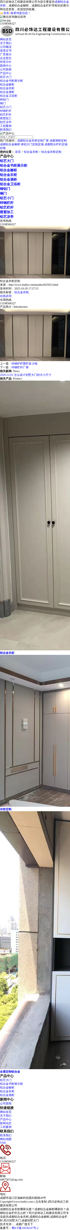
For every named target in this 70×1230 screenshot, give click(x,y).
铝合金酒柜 (7, 91)
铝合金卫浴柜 (8, 95)
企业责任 (5, 58)
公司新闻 (5, 69)
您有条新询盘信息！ (17, 13)
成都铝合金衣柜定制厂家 (33, 140)
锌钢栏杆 (5, 110)
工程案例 (5, 125)
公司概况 (5, 46)
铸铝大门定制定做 (32, 144)
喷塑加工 (5, 118)
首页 (18, 151)
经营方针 (5, 61)
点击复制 (41, 1201)
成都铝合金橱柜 (10, 144)
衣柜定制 (5, 809)
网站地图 (5, 1139)
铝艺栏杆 (5, 114)
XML (3, 1142)
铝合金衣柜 (7, 88)
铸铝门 (4, 99)
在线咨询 (5, 296)
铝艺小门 (5, 107)
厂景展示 (5, 54)
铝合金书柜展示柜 (11, 80)
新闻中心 (5, 65)
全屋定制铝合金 (10, 1071)
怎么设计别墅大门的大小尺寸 (25, 374)
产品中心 (5, 73)
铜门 (3, 103)
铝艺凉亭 (5, 122)
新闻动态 (5, 1123)
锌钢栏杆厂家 (20, 367)
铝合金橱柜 (7, 84)
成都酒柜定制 (58, 140)
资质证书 (5, 50)
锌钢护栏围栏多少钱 (24, 363)
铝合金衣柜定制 (51, 151)
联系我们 (5, 129)
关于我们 (5, 43)
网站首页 (5, 39)
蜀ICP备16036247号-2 (24, 1227)
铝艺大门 (5, 76)
